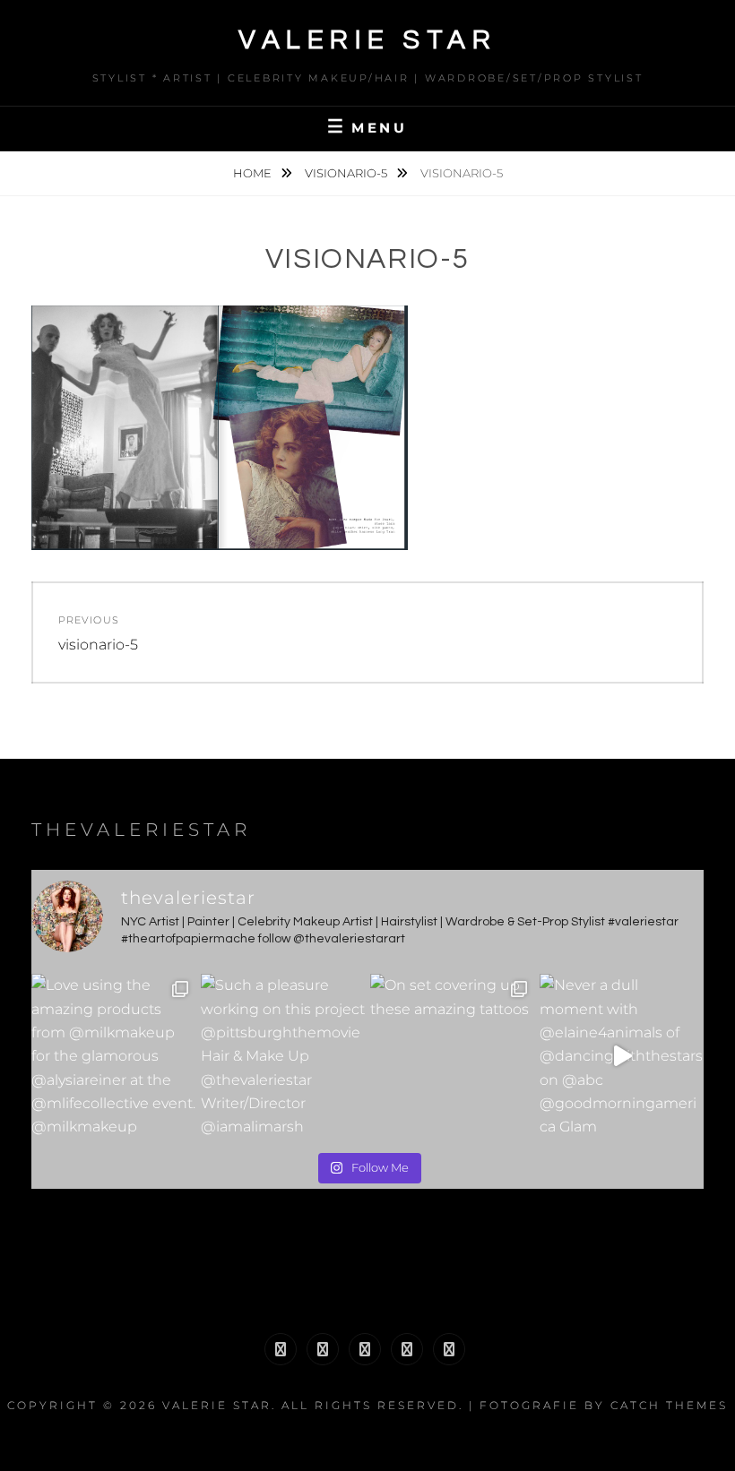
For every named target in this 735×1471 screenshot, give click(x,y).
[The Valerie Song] (407, 1349)
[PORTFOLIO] (280, 1349)
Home (253, 173)
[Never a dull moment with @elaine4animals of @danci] (622, 1056)
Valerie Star (367, 40)
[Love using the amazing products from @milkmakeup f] (113, 1056)
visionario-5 (347, 173)
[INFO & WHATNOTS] (365, 1349)
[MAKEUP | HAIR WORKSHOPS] (323, 1349)
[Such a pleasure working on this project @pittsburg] (283, 1056)
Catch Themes (669, 1405)
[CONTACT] (449, 1349)
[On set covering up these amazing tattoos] (452, 1056)
